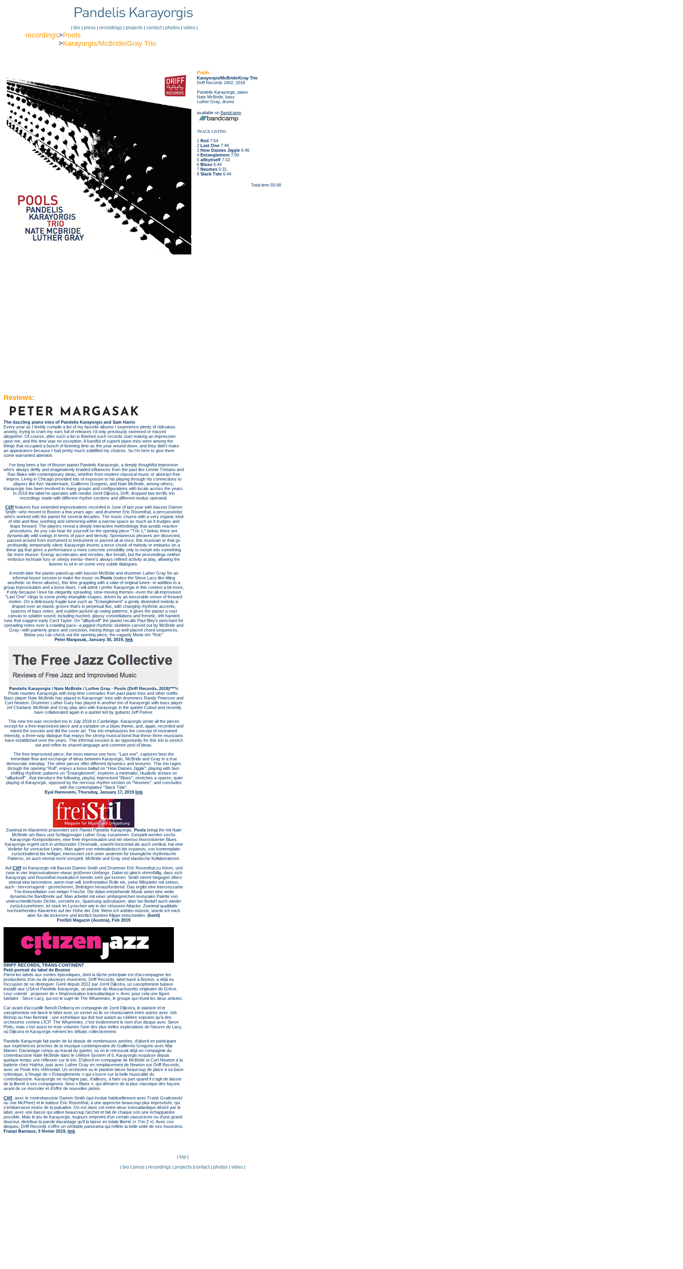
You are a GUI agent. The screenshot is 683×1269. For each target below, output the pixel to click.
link (129, 639)
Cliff (9, 507)
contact (153, 27)
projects (134, 27)
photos (172, 27)
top (182, 1157)
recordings (110, 27)
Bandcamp (231, 112)
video (189, 27)
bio (77, 27)
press (90, 27)
